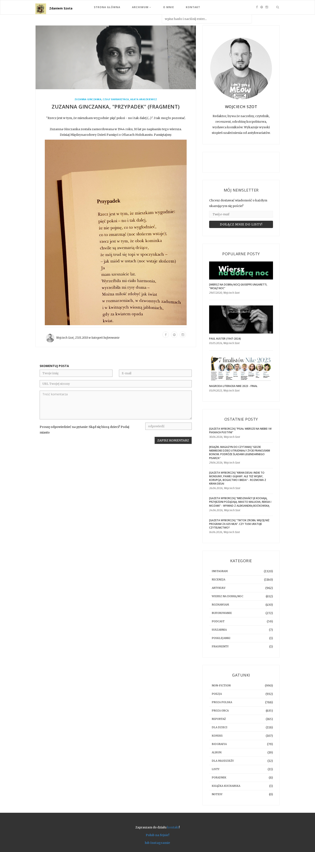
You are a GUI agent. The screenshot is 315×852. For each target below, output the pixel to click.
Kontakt (193, 7)
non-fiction (221, 685)
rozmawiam (220, 604)
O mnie (168, 7)
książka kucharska (226, 785)
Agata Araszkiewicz (143, 99)
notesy (217, 794)
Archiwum (140, 7)
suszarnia (219, 629)
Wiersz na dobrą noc (227, 596)
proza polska (222, 702)
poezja (217, 693)
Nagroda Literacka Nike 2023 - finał (233, 386)
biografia (219, 744)
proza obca (220, 710)
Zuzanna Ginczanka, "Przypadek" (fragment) (116, 106)
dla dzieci (219, 727)
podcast (218, 621)
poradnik (219, 777)
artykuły (218, 587)
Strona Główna (107, 7)
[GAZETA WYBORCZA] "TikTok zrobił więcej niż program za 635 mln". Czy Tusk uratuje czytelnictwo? (239, 523)
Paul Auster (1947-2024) (225, 338)
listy (215, 769)
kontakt (173, 827)
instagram (220, 571)
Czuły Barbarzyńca (116, 99)
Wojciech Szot (65, 338)
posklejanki (221, 638)
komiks (217, 735)
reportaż (219, 719)
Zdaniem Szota (60, 8)
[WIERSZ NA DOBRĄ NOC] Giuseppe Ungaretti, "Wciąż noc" (238, 286)
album (217, 752)
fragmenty (220, 646)
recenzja (218, 579)
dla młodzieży (223, 760)
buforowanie (112, 338)
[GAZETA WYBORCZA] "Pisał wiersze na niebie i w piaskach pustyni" (240, 430)
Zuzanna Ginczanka (88, 99)
